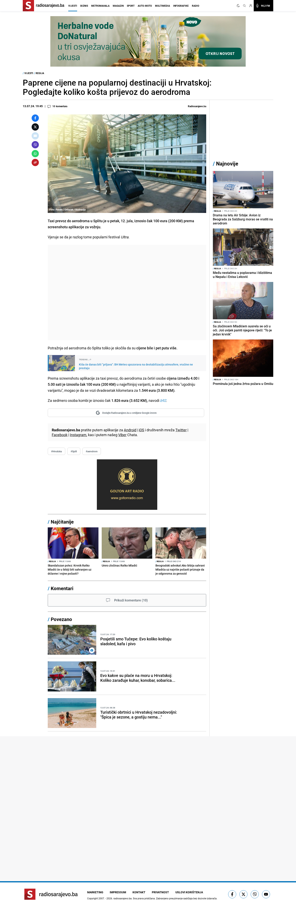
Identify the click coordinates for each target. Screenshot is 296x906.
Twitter (181, 429)
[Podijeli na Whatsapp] (35, 153)
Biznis (84, 5)
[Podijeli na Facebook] (35, 118)
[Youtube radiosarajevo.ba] (266, 894)
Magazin (118, 5)
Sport (131, 5)
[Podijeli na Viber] (35, 144)
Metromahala (100, 5)
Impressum (118, 892)
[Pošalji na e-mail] (35, 135)
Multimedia (162, 5)
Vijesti (72, 5)
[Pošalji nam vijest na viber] (255, 894)
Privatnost (160, 892)
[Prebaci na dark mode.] (239, 5)
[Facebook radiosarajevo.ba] (232, 894)
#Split (74, 451)
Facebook (59, 434)
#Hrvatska (56, 451)
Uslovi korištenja (189, 892)
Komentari (62, 588)
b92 (163, 400)
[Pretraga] (244, 5)
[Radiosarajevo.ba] (51, 894)
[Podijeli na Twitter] (35, 127)
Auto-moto (145, 5)
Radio (195, 5)
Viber (122, 434)
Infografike (181, 5)
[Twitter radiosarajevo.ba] (243, 894)
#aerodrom (91, 451)
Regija (40, 73)
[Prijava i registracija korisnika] (251, 5)
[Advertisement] (127, 292)
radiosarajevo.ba (122, 898)
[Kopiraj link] (35, 162)
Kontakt (138, 892)
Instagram (78, 434)
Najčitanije (62, 521)
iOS (141, 429)
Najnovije (227, 163)
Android (130, 429)
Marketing (95, 892)
